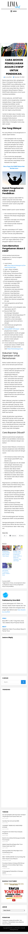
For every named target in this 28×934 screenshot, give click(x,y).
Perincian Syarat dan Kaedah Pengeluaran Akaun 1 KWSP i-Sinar (6, 572)
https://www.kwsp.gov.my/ (15, 349)
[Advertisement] (14, 27)
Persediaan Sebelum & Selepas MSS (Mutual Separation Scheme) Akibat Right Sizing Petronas (13, 865)
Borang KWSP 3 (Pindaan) (11, 329)
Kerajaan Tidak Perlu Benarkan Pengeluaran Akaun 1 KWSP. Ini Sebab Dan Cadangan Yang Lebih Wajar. (17, 556)
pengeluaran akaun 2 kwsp (10, 584)
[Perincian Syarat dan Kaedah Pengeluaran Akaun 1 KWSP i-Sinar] (7, 565)
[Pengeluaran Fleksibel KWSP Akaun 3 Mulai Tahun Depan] (7, 548)
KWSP (8, 581)
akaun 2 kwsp (9, 583)
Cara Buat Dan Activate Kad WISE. (10, 821)
